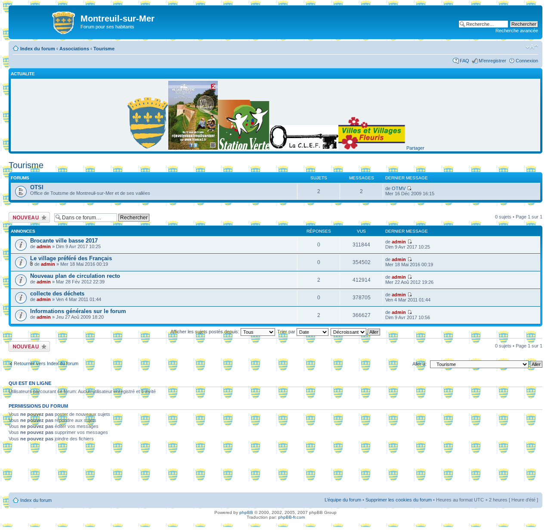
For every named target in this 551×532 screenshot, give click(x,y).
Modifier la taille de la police (532, 47)
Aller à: (419, 363)
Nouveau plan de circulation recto (75, 276)
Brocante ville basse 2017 (64, 240)
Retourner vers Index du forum (46, 363)
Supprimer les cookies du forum (398, 499)
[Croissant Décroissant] (356, 331)
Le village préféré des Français (71, 258)
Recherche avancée (516, 30)
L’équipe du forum (343, 499)
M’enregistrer (492, 60)
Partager (415, 148)
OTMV (399, 188)
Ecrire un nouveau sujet (28, 217)
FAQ (464, 60)
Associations (74, 48)
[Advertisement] (275, 470)
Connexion (527, 60)
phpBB (246, 512)
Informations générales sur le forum (78, 311)
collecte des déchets (57, 293)
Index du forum (37, 48)
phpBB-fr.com (291, 517)
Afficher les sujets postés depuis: (205, 331)
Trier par (287, 331)
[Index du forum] (45, 21)
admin (44, 246)
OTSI (36, 187)
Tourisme (104, 48)
